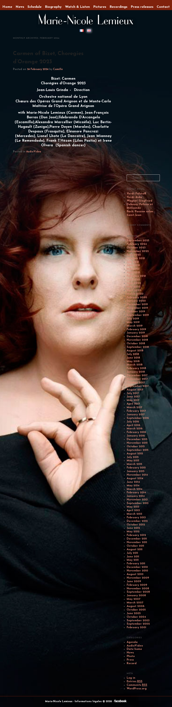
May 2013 (133, 506)
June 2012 (133, 528)
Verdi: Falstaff (136, 193)
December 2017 (137, 375)
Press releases (142, 7)
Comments (137, 685)
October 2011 (135, 546)
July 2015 (132, 457)
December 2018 (137, 336)
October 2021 (136, 258)
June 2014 (133, 482)
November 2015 (137, 443)
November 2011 (137, 542)
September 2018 (138, 347)
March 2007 (135, 602)
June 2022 (134, 254)
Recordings (118, 7)
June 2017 (133, 396)
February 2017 (136, 411)
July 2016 (133, 421)
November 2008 (138, 588)
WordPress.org (137, 688)
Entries (134, 681)
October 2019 (136, 311)
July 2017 (133, 393)
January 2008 (136, 595)
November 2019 (137, 308)
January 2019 (136, 332)
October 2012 (136, 524)
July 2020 (133, 279)
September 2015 (137, 450)
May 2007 (133, 599)
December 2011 (137, 538)
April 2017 (133, 403)
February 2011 (136, 563)
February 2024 (137, 244)
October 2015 (136, 446)
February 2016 (136, 432)
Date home (134, 649)
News (130, 652)
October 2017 (136, 382)
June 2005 (134, 613)
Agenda (132, 642)
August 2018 (135, 350)
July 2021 (133, 262)
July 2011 (132, 553)
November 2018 (137, 340)
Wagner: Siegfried (139, 200)
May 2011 (133, 560)
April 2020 (134, 290)
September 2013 (138, 503)
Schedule (34, 7)
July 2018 (133, 354)
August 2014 (135, 478)
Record (132, 663)
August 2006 (135, 606)
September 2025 (138, 240)
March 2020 (135, 294)
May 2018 (133, 361)
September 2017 (138, 386)
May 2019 (133, 322)
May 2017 (133, 400)
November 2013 (137, 499)
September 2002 (138, 624)
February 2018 (136, 368)
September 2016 (138, 418)
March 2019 (134, 325)
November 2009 (138, 577)
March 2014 (134, 489)
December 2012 (137, 521)
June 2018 (133, 357)
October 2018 (136, 343)
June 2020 (134, 283)
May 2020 (134, 286)
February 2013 (136, 517)
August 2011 (134, 549)
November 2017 (137, 379)
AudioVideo (33, 151)
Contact (163, 7)
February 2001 (136, 627)
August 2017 (135, 389)
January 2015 (135, 471)
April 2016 (133, 425)
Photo (131, 656)
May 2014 (133, 485)
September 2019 (138, 315)
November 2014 (137, 475)
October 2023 (136, 247)
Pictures (99, 7)
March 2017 (134, 407)
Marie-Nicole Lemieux (59, 701)
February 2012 (136, 535)
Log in (131, 678)
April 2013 (133, 510)
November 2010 (137, 570)
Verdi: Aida (134, 197)
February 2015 (136, 467)
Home (7, 7)
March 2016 (134, 428)
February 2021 (136, 276)
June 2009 (134, 581)
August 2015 (135, 453)
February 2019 (136, 329)
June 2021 (133, 265)
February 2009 (137, 585)
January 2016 (136, 435)
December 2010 (137, 567)
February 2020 (137, 297)
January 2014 (136, 496)
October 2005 (136, 609)
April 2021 (133, 272)
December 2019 (137, 304)
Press (130, 659)
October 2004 (136, 617)
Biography (53, 7)
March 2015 (134, 464)
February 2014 (136, 492)
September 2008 (138, 592)
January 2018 (136, 372)
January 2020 (136, 300)
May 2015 (133, 460)
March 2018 (134, 364)
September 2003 (138, 620)
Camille (58, 69)
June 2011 (133, 556)
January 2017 (136, 414)
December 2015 (137, 439)
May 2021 (133, 269)
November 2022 (138, 251)
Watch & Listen (77, 7)
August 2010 (135, 574)
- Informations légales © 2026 (93, 701)
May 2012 (133, 531)
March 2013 (134, 514)
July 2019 (133, 318)
